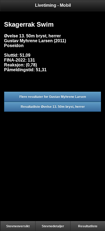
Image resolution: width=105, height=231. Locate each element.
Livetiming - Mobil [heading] (53, 5)
